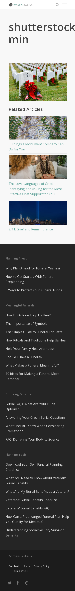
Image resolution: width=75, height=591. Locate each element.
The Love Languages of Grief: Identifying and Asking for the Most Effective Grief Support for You (35, 188)
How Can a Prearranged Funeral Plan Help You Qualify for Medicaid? (37, 519)
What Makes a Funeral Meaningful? (32, 365)
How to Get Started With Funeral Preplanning (30, 279)
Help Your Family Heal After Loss (30, 348)
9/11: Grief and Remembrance (31, 229)
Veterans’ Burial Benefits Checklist (31, 500)
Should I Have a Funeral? (24, 357)
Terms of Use (20, 571)
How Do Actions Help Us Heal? (28, 315)
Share (27, 566)
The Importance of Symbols (26, 323)
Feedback (14, 566)
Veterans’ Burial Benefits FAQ (28, 508)
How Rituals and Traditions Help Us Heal (36, 340)
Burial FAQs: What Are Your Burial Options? (31, 406)
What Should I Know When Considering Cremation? (35, 428)
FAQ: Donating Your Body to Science (32, 439)
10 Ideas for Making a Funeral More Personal (32, 376)
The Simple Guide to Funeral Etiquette (34, 332)
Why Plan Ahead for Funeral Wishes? (33, 268)
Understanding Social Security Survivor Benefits (35, 532)
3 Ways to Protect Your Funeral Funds (34, 290)
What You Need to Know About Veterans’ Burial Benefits (36, 480)
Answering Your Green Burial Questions (36, 417)
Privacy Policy (41, 566)
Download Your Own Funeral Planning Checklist (34, 467)
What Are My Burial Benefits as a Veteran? (37, 491)
